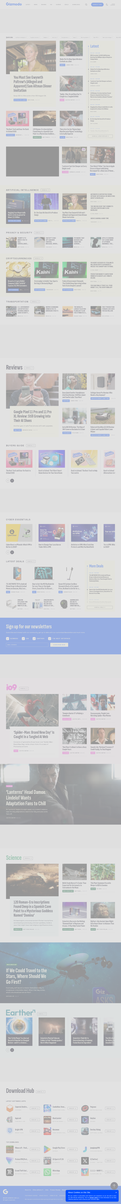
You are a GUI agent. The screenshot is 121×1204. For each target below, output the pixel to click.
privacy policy (94, 1197)
